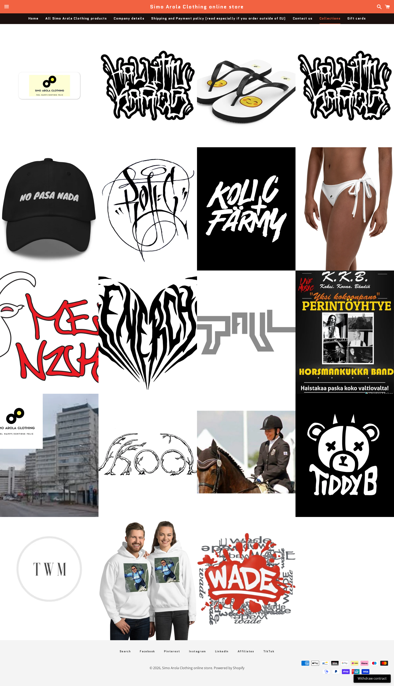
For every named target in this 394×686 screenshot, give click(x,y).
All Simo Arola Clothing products (76, 18)
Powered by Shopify (229, 668)
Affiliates (246, 651)
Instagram (197, 651)
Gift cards (356, 18)
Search (125, 651)
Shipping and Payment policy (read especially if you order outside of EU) (218, 18)
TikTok (268, 651)
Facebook (147, 651)
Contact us (303, 18)
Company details (129, 18)
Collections (330, 18)
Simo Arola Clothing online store (197, 6)
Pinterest (172, 651)
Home (33, 18)
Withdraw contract (372, 678)
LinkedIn (222, 651)
